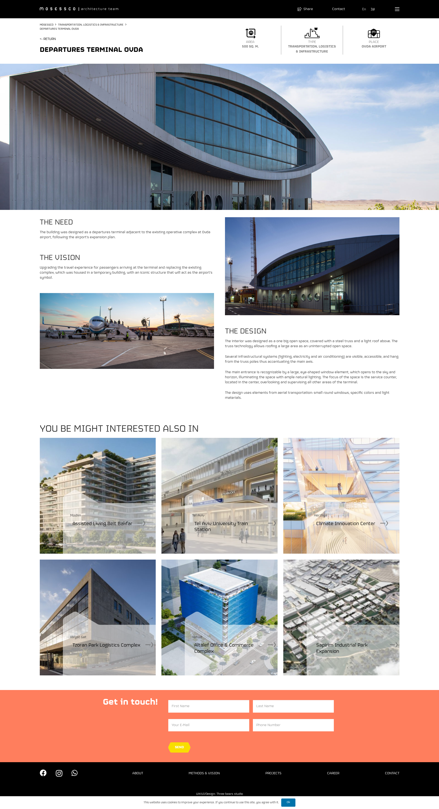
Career (333, 773)
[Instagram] (59, 773)
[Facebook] (43, 772)
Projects (273, 773)
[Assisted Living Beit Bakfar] (98, 496)
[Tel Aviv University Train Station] (219, 496)
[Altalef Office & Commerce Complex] (219, 617)
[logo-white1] (79, 9)
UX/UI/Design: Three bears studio (219, 794)
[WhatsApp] (75, 772)
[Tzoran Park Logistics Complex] (98, 617)
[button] (307, 9)
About (137, 773)
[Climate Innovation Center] (341, 496)
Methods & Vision (204, 773)
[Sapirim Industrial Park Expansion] (341, 617)
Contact (392, 773)
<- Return (48, 39)
